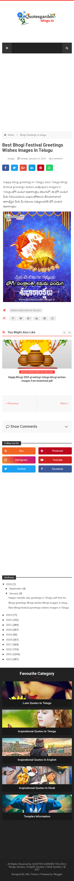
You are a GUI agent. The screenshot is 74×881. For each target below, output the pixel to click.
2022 (9, 619)
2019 (9, 634)
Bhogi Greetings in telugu (33, 135)
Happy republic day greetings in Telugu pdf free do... (38, 597)
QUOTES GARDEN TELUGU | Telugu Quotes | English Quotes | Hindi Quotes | (37, 865)
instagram (21, 460)
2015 (9, 654)
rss (21, 451)
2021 (9, 624)
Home (11, 135)
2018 (9, 639)
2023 (9, 615)
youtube (58, 460)
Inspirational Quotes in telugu (37, 731)
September (15, 588)
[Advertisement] (37, 90)
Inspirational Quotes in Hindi (37, 788)
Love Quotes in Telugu (37, 703)
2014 (9, 659)
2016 (9, 649)
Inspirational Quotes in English (37, 759)
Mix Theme (32, 874)
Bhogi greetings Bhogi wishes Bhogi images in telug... (38, 602)
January (14, 593)
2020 (9, 629)
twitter (21, 469)
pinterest (57, 451)
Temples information (37, 816)
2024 (9, 584)
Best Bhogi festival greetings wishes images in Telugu (38, 607)
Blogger (58, 874)
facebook (57, 469)
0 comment (56, 158)
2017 (9, 644)
